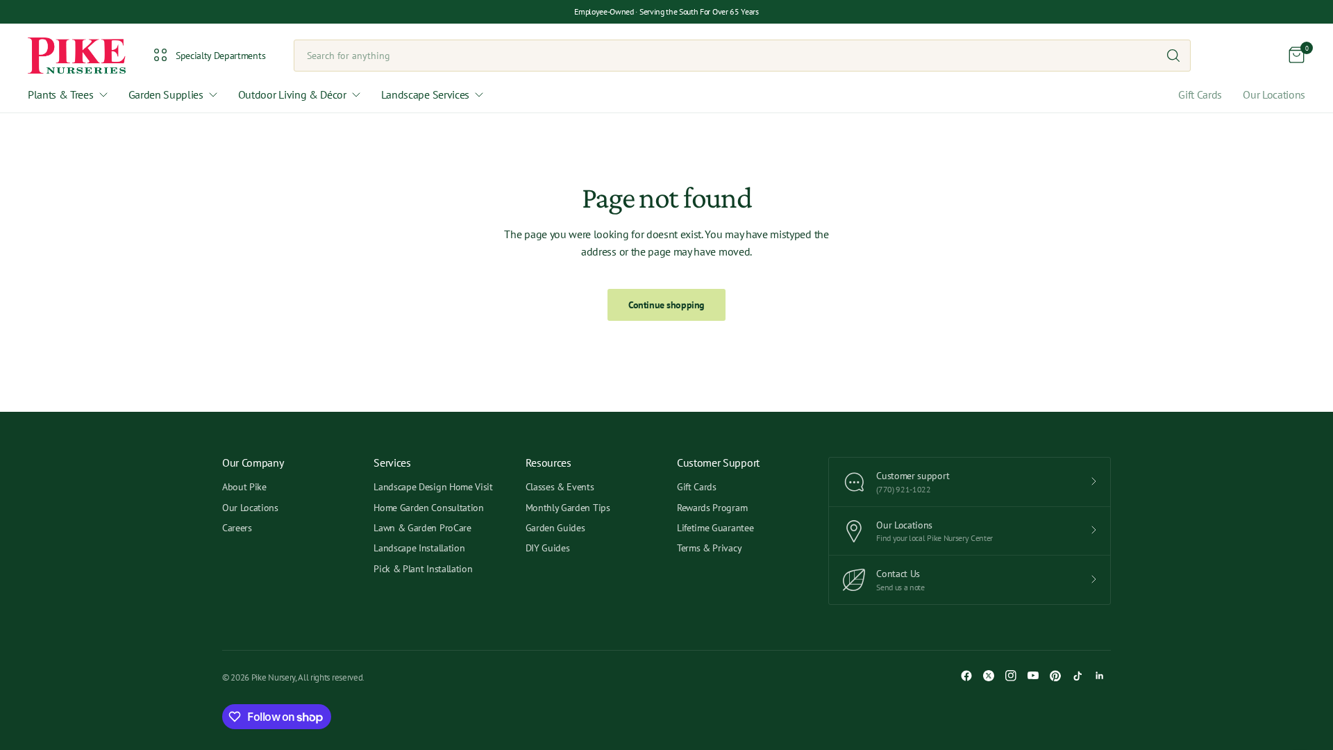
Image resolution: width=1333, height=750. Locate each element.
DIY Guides (548, 548)
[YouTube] (1033, 676)
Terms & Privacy (709, 548)
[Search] (1173, 56)
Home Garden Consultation (428, 507)
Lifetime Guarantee (715, 528)
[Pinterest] (1055, 676)
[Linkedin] (1100, 676)
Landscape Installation (419, 548)
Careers (237, 528)
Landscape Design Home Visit (433, 487)
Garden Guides (555, 528)
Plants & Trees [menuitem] (61, 94)
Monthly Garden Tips (568, 507)
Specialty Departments (220, 55)
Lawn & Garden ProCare (422, 528)
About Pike (244, 487)
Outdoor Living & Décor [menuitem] (292, 94)
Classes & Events (560, 487)
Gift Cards (1200, 94)
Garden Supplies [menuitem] (165, 94)
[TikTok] (1077, 676)
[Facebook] (966, 676)
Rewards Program (712, 507)
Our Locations (1274, 94)
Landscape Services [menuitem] (425, 94)
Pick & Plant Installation (423, 568)
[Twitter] (989, 676)
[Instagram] (1011, 676)
